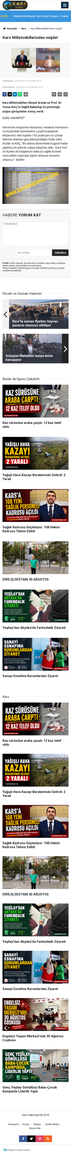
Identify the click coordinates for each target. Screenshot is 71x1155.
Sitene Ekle (35, 1128)
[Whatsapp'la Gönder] (20, 94)
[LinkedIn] (15, 94)
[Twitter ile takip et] (31, 1138)
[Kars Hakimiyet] (15, 4)
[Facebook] (4, 94)
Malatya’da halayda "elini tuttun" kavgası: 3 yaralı (41, 16)
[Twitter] (10, 94)
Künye (26, 1124)
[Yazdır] (26, 94)
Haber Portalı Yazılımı (19, 1150)
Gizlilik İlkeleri (52, 1124)
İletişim (37, 1124)
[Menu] (65, 5)
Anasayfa (11, 28)
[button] (54, 94)
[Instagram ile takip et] (40, 1138)
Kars (23, 28)
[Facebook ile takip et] (23, 1138)
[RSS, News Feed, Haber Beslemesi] (48, 1138)
